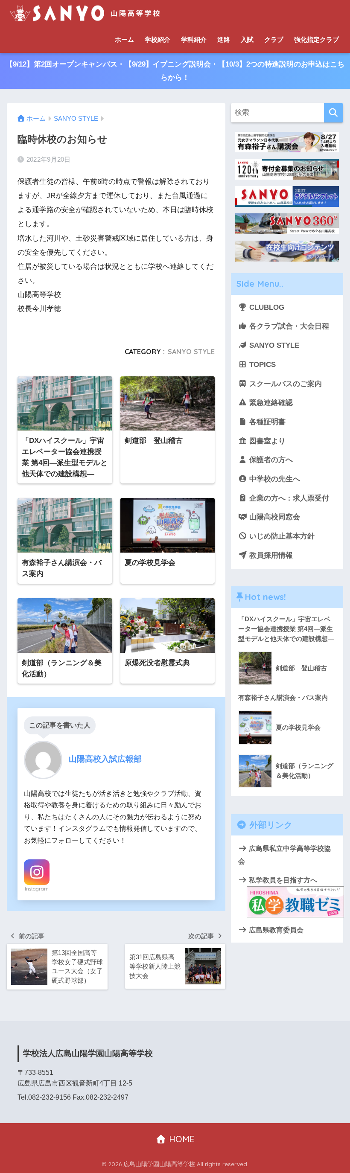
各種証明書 (266, 422)
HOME (180, 1139)
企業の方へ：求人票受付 (288, 498)
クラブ (273, 39)
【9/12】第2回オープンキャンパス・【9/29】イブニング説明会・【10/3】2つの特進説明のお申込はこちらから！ (175, 70)
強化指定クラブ (316, 39)
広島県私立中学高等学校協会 (284, 854)
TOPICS (261, 365)
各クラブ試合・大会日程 (288, 326)
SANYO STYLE (191, 351)
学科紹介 (194, 39)
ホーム (124, 39)
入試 (247, 39)
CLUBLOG (265, 307)
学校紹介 (157, 39)
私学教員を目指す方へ (282, 880)
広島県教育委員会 (275, 930)
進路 (223, 39)
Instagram (37, 889)
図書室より (266, 441)
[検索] (333, 112)
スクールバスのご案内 (284, 384)
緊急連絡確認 (270, 403)
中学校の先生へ (273, 479)
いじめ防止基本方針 (281, 536)
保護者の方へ (270, 460)
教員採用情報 (270, 555)
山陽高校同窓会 (273, 517)
